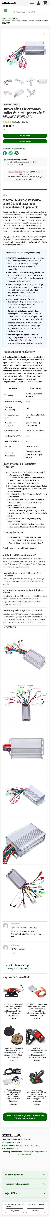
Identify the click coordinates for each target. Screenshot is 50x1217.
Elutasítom (36, 1211)
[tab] (25, 190)
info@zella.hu (13, 1148)
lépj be (23, 968)
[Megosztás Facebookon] (5, 153)
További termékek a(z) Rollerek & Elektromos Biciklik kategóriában (25, 1117)
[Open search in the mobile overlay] (25, 12)
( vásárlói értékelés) (20, 122)
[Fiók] (38, 3)
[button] (44, 33)
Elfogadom (14, 1211)
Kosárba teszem (25, 141)
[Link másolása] (16, 153)
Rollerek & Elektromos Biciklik (14, 148)
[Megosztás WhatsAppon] (10, 153)
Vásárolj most (25, 135)
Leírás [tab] (5, 195)
